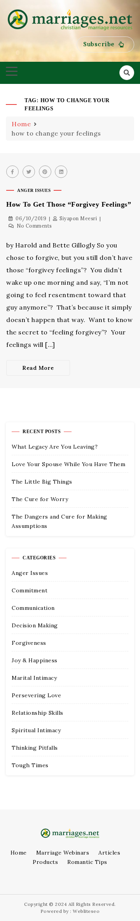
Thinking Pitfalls (35, 747)
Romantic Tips (87, 861)
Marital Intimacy (34, 677)
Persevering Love (36, 695)
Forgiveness (29, 642)
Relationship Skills (37, 712)
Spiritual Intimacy (36, 730)
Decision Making (35, 625)
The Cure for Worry (40, 499)
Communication (33, 607)
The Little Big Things (42, 481)
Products (45, 861)
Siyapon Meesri (78, 218)
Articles (109, 852)
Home (18, 852)
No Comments (34, 226)
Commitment (29, 590)
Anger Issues (34, 190)
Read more (38, 367)
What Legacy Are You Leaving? (55, 446)
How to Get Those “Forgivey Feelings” (68, 204)
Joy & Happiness (35, 660)
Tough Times (30, 765)
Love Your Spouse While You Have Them (68, 464)
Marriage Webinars (62, 852)
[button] (105, 44)
